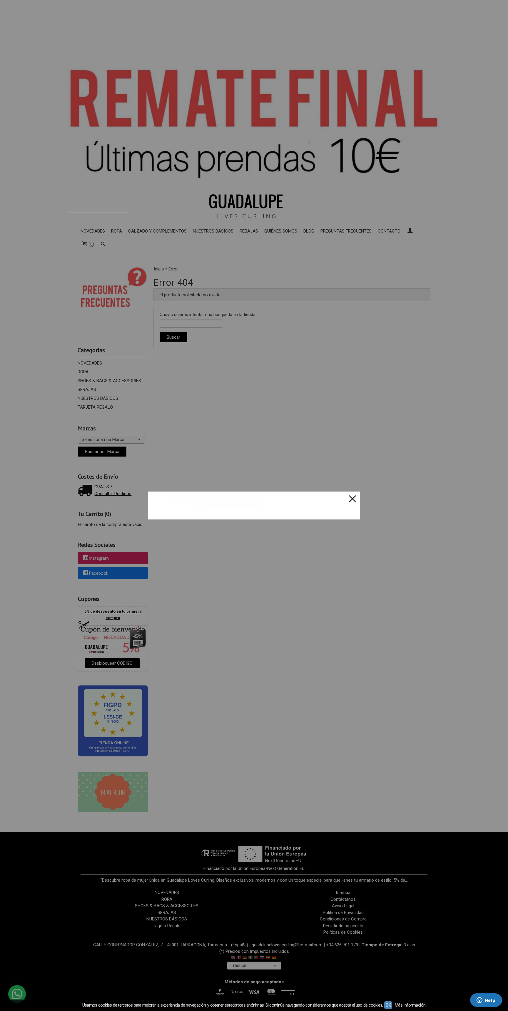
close (352, 498)
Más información (410, 1005)
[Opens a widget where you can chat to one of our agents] (486, 1000)
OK (388, 1005)
